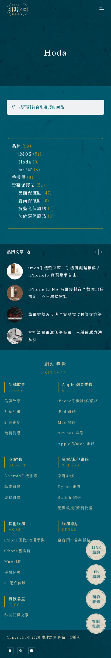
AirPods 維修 (71, 433)
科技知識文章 (16, 615)
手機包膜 (12, 572)
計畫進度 (12, 422)
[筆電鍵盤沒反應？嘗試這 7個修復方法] (15, 314)
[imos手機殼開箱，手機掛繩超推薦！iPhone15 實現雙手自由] (15, 271)
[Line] (21, 650)
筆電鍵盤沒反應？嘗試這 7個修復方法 (65, 314)
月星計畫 (12, 412)
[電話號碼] (31, 650)
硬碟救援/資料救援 (75, 508)
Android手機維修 (20, 476)
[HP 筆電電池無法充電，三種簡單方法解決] (15, 336)
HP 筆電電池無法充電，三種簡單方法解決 (65, 336)
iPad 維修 (67, 412)
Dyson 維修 (69, 487)
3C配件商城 (15, 583)
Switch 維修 (69, 497)
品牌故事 (12, 401)
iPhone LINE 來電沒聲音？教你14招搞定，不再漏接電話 (66, 293)
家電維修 (66, 476)
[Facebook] (10, 650)
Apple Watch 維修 (76, 444)
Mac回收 (12, 562)
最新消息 (12, 433)
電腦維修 (12, 497)
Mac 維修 (67, 422)
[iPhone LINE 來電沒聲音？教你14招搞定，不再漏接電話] (15, 293)
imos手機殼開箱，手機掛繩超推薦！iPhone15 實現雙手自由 (64, 271)
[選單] (101, 9)
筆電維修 (12, 487)
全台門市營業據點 (74, 540)
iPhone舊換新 (17, 551)
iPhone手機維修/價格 (78, 401)
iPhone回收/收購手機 (24, 540)
